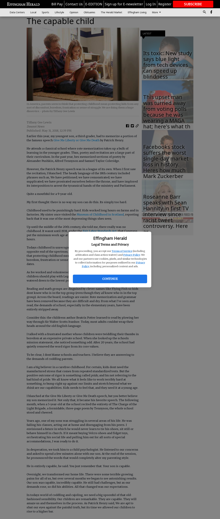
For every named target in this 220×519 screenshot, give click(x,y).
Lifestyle (59, 12)
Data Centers (17, 12)
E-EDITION (93, 4)
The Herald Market (111, 12)
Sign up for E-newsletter (124, 4)
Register (164, 4)
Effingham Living (137, 12)
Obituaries (89, 12)
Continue (110, 278)
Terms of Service (122, 251)
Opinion (74, 12)
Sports (45, 12)
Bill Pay (57, 4)
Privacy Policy (131, 254)
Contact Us (74, 4)
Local (33, 12)
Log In (151, 4)
